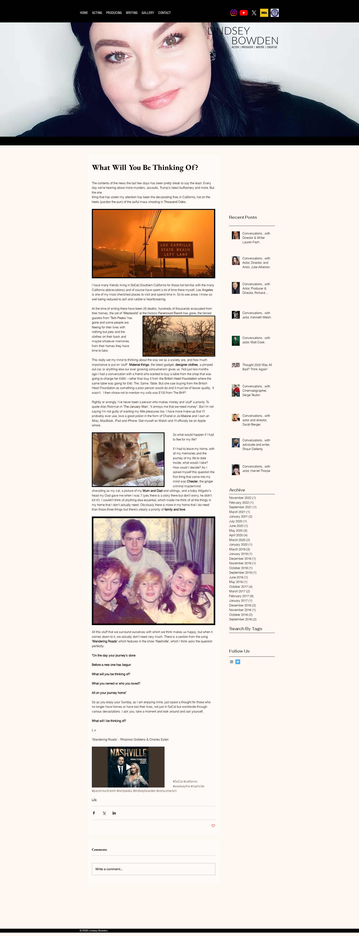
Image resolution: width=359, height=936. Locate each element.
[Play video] (128, 767)
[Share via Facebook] (94, 813)
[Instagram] (234, 13)
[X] (254, 13)
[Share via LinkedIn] (114, 813)
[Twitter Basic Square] (237, 661)
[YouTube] (244, 13)
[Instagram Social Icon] (231, 661)
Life (94, 799)
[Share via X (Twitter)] (104, 813)
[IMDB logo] (264, 13)
